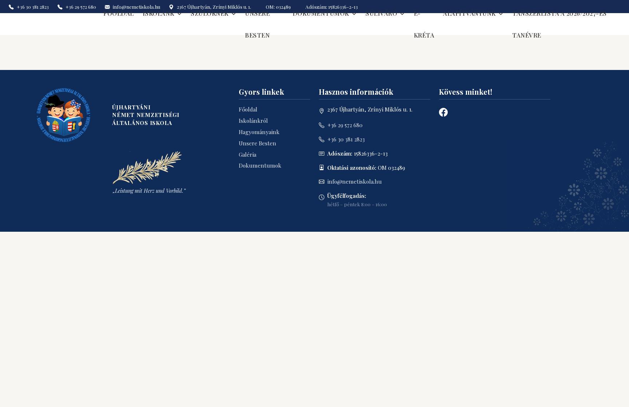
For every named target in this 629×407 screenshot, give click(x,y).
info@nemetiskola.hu (354, 181)
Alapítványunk (469, 13)
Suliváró (381, 13)
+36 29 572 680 (345, 125)
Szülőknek (210, 13)
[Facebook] (443, 111)
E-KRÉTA (424, 24)
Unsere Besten (257, 24)
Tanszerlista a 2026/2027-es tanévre (559, 24)
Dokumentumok (321, 13)
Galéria (247, 154)
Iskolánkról (253, 120)
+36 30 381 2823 (346, 139)
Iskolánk (158, 13)
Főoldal (118, 13)
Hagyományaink (259, 132)
